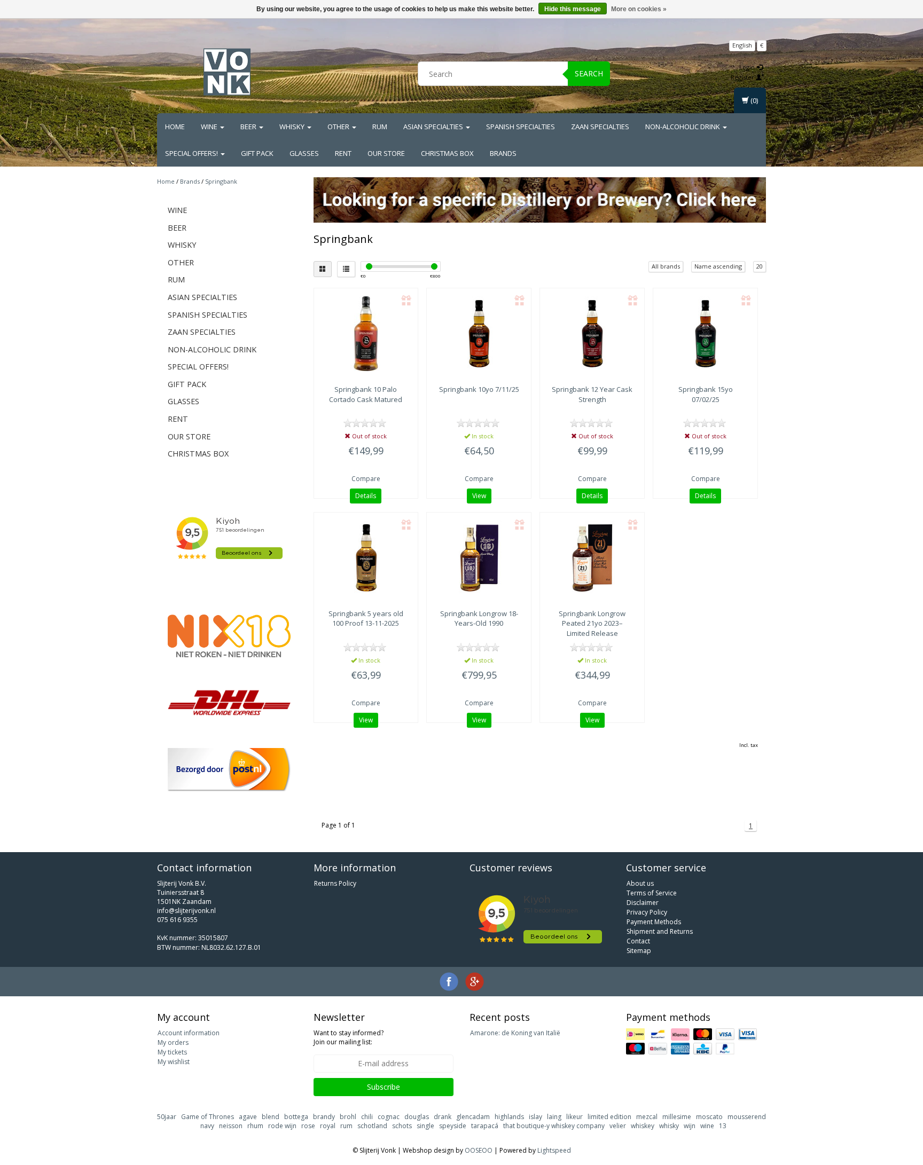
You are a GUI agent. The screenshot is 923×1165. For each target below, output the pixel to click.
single (425, 1125)
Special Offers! (192, 153)
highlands (509, 1116)
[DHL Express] (229, 702)
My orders (173, 1042)
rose (308, 1125)
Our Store (386, 153)
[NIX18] (229, 636)
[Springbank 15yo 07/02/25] (705, 334)
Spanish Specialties (520, 126)
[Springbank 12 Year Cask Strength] (592, 334)
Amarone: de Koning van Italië (515, 1032)
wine (707, 1125)
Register (743, 77)
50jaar (166, 1116)
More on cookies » (639, 9)
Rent (343, 153)
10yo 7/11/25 (479, 389)
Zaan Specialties (600, 126)
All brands (666, 266)
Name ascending (718, 266)
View (479, 495)
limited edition (609, 1116)
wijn (689, 1125)
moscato (709, 1116)
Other (339, 126)
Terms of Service (652, 893)
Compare (365, 478)
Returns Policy (335, 883)
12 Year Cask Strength (592, 394)
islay (535, 1116)
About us (640, 883)
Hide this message (572, 9)
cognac (389, 1116)
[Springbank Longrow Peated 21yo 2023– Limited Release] (592, 558)
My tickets (172, 1052)
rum (346, 1125)
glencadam (473, 1116)
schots (402, 1125)
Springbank (221, 181)
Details (365, 495)
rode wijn (282, 1125)
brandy (324, 1116)
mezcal (647, 1116)
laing (554, 1116)
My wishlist (174, 1061)
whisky (669, 1125)
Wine (210, 126)
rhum (255, 1125)
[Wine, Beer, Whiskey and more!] (227, 72)
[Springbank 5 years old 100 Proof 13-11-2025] (366, 558)
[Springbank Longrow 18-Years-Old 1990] (479, 558)
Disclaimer (643, 902)
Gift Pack (257, 153)
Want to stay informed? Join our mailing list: (349, 1037)
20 (759, 266)
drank (442, 1116)
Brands (503, 153)
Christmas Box (447, 153)
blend (270, 1116)
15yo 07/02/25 (705, 394)
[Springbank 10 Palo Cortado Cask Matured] (366, 334)
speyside (452, 1125)
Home (175, 126)
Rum (379, 126)
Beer (249, 126)
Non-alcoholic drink (683, 126)
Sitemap (639, 950)
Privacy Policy (647, 912)
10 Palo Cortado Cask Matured (365, 394)
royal (327, 1125)
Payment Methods (654, 921)
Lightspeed (554, 1150)
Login (747, 67)
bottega (296, 1116)
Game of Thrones (207, 1116)
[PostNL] (229, 770)
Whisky (292, 126)
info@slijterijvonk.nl (186, 910)
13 (722, 1125)
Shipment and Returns (660, 931)
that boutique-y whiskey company (554, 1125)
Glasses (304, 153)
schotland (372, 1125)
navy (207, 1125)
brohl (348, 1116)
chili (367, 1116)
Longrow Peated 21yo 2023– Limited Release (592, 623)
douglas (416, 1116)
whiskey (642, 1125)
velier (617, 1125)
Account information (189, 1032)
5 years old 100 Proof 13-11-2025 (365, 618)
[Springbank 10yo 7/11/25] (479, 334)
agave (248, 1116)
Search (589, 73)
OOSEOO (478, 1150)
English (742, 45)
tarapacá (484, 1125)
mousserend (747, 1116)
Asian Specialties (434, 126)
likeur (574, 1116)
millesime (676, 1116)
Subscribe (383, 1087)
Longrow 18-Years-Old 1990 (479, 618)
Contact (638, 941)
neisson (231, 1125)
